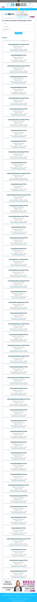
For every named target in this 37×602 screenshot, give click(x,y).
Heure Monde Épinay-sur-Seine (17, 323)
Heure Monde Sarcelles (17, 313)
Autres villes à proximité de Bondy (18, 61)
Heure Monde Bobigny (16, 87)
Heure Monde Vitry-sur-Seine (17, 270)
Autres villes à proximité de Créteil (18, 254)
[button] (18, 1)
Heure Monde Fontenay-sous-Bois (16, 65)
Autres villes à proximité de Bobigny (18, 93)
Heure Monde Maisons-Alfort (17, 216)
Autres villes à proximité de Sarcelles (19, 319)
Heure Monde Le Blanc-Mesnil (16, 151)
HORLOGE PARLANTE (5, 595)
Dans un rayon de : (6, 29)
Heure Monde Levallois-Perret (16, 302)
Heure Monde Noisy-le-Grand (17, 98)
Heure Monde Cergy (17, 549)
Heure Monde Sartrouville (17, 495)
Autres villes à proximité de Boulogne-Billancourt (18, 405)
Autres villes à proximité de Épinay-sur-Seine (18, 330)
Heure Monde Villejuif (17, 291)
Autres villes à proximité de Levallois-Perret (18, 308)
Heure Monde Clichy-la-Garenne (17, 280)
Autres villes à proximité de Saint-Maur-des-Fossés (18, 201)
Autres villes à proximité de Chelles (18, 168)
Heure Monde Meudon (16, 463)
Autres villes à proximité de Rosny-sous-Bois (18, 50)
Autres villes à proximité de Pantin (18, 147)
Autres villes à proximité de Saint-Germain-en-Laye (18, 544)
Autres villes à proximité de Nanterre (18, 480)
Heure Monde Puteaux (16, 442)
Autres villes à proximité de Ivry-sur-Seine (18, 265)
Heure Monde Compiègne (17, 560)
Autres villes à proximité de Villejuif (18, 297)
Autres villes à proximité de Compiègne (18, 566)
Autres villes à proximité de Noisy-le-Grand (18, 104)
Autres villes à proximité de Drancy (18, 136)
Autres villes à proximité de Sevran (18, 190)
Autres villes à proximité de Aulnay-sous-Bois (18, 125)
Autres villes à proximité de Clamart (18, 426)
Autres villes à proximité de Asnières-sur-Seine (18, 351)
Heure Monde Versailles (17, 506)
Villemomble (24, 40)
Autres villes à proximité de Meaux (18, 523)
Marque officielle (12, 595)
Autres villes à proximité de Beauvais (19, 577)
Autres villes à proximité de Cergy (18, 555)
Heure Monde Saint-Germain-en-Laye (17, 538)
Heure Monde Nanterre (16, 474)
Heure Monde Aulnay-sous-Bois (17, 119)
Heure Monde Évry (16, 528)
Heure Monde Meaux (17, 517)
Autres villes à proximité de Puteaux (18, 448)
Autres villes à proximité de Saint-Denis (18, 244)
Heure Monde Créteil (17, 248)
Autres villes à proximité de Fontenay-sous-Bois (18, 72)
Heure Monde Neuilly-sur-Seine (17, 356)
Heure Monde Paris (17, 227)
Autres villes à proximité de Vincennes (18, 115)
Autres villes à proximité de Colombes (18, 394)
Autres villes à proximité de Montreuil (18, 82)
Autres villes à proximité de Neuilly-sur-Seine (18, 362)
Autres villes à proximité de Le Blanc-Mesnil (18, 158)
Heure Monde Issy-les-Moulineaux (16, 377)
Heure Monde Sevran (17, 184)
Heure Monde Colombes (17, 388)
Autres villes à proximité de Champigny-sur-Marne (18, 179)
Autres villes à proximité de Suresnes (18, 437)
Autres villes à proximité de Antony (18, 458)
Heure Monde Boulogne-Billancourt (17, 399)
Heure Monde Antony (17, 452)
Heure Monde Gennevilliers (17, 334)
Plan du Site (17, 598)
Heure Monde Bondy (17, 55)
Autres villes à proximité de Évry (18, 534)
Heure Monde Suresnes (17, 431)
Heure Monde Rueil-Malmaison (17, 485)
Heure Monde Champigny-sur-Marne (17, 173)
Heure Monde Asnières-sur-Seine (17, 345)
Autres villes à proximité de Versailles (18, 512)
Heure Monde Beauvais (17, 571)
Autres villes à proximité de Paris (18, 233)
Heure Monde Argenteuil (17, 409)
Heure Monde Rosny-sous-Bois (17, 44)
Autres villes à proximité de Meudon (18, 469)
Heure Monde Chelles (17, 162)
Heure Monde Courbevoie (17, 366)
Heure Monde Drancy (17, 130)
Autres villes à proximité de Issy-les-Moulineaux (18, 383)
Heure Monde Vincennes (17, 108)
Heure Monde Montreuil (17, 76)
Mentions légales (11, 598)
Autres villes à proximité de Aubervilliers (18, 211)
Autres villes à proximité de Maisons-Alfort (18, 222)
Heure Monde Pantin (17, 141)
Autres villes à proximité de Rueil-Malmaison (18, 491)
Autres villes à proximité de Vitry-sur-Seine (18, 276)
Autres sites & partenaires (24, 598)
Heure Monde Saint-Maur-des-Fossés (17, 194)
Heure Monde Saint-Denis (17, 237)
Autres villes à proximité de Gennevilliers (18, 340)
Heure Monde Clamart (16, 420)
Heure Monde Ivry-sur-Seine (17, 259)
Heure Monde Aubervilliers (16, 205)
